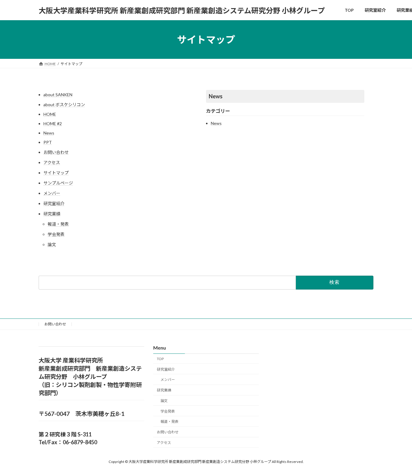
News (48, 132)
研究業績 (51, 213)
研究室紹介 (54, 203)
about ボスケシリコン (64, 104)
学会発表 (56, 234)
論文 (52, 244)
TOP (160, 358)
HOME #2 (52, 123)
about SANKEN (57, 94)
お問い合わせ (56, 152)
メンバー (51, 193)
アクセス (51, 162)
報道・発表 (58, 223)
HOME (49, 114)
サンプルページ (58, 182)
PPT (47, 142)
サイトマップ (56, 172)
